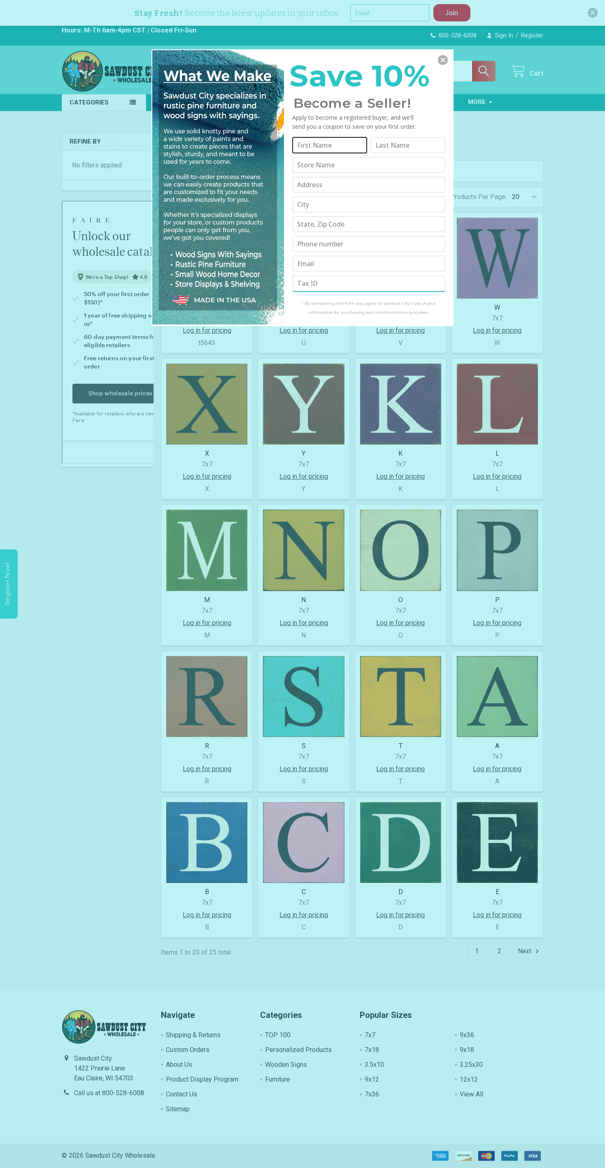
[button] (443, 60)
